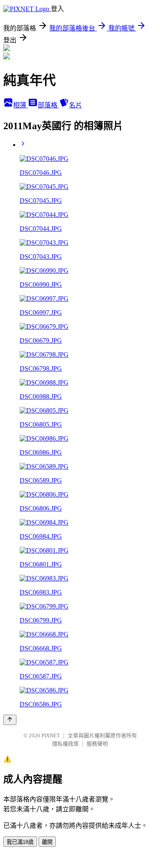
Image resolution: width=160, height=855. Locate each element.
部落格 (48, 105)
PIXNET (50, 735)
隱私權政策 (65, 744)
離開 (47, 842)
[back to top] (9, 720)
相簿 (20, 105)
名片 (75, 105)
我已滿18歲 (20, 842)
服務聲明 (97, 744)
